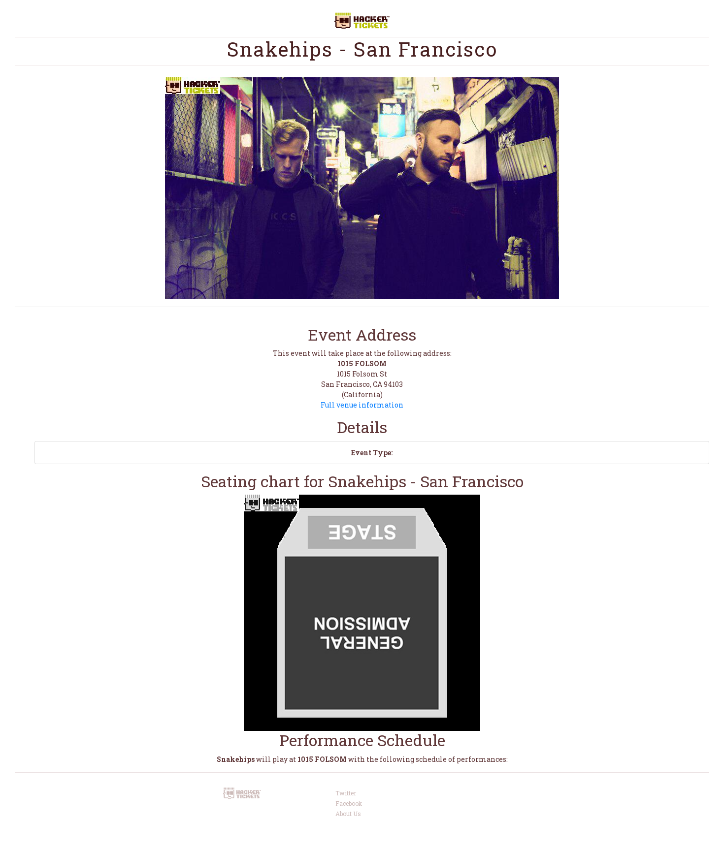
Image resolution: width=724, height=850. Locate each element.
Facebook (348, 803)
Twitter (345, 793)
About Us (348, 814)
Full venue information (362, 404)
